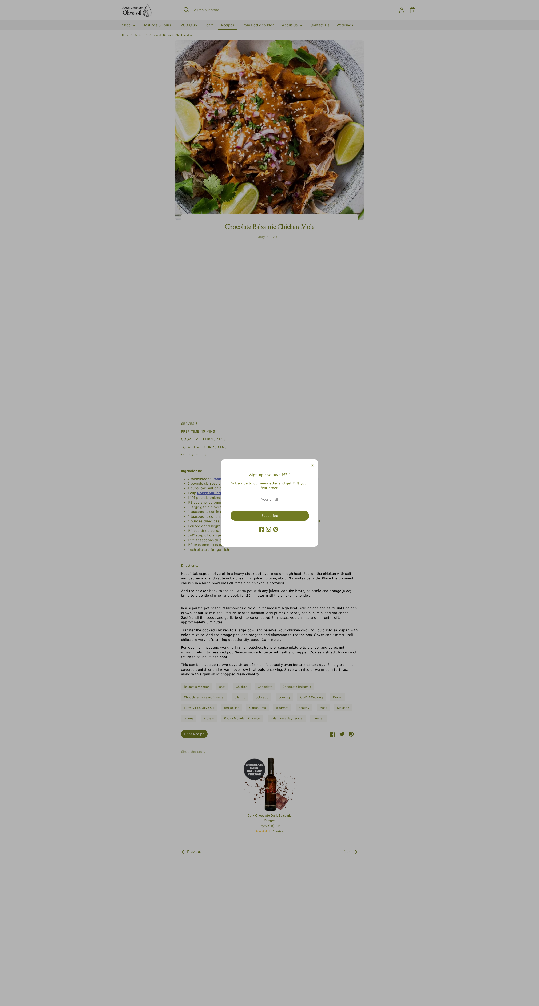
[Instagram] (268, 529)
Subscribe (269, 516)
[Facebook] (261, 529)
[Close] (312, 465)
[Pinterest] (275, 529)
